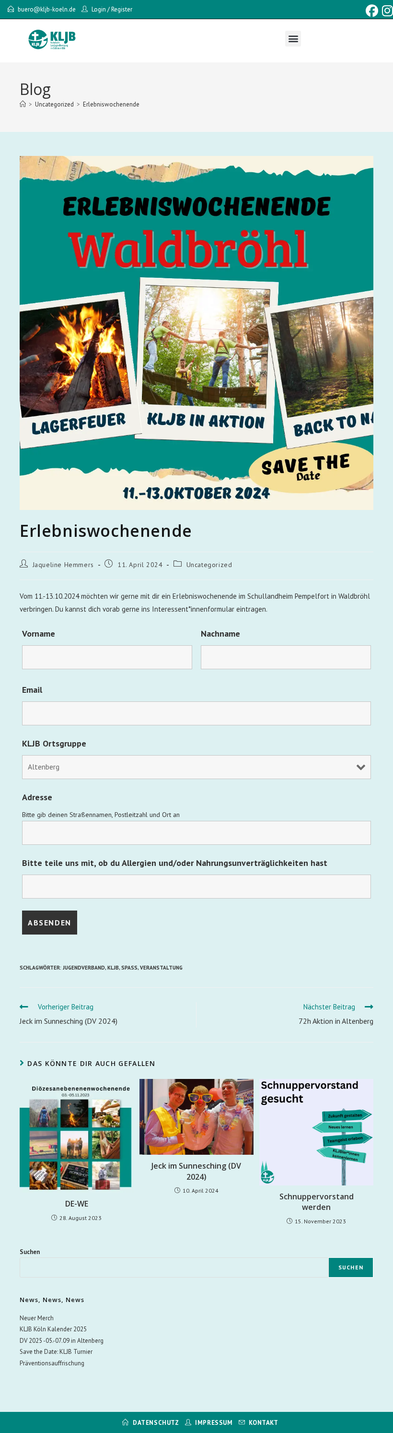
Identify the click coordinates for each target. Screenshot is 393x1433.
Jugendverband (84, 967)
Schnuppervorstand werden (316, 1201)
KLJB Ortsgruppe (54, 743)
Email (32, 689)
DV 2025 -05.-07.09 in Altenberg (62, 1341)
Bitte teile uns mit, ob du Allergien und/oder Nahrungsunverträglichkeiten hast (174, 862)
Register (121, 9)
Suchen (30, 1252)
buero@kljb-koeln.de (47, 9)
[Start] (23, 104)
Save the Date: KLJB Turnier (56, 1352)
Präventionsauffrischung (52, 1363)
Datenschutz (156, 1423)
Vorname (38, 633)
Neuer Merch (37, 1318)
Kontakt (263, 1423)
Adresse (37, 797)
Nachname (220, 633)
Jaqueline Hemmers (63, 564)
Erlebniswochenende (111, 104)
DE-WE (76, 1203)
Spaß (129, 967)
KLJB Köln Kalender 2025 (53, 1329)
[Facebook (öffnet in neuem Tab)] (372, 11)
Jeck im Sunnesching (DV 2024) (196, 1171)
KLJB (113, 967)
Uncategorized (209, 564)
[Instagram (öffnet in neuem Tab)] (386, 11)
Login (99, 9)
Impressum (213, 1423)
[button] (293, 39)
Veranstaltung (161, 967)
